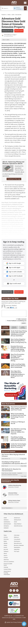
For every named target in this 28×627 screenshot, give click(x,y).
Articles (6, 537)
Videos (5, 545)
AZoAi (15, 522)
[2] (5, 341)
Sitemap (6, 567)
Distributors (17, 541)
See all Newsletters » (7, 508)
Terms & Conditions (9, 561)
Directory (6, 539)
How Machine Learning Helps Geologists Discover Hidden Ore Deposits (18, 431)
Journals (6, 549)
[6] (5, 373)
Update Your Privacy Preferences (14, 622)
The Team (16, 551)
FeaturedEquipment (14, 327)
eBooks (5, 543)
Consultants (17, 539)
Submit (24, 323)
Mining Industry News (14, 500)
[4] (5, 356)
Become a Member (19, 545)
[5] (5, 366)
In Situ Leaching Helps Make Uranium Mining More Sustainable (18, 365)
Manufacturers (18, 543)
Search (5, 555)
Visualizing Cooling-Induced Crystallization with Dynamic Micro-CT (18, 438)
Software (6, 551)
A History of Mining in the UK (18, 422)
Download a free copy (14, 179)
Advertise (6, 559)
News (9, 14)
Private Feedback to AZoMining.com (16, 320)
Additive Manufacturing (14, 485)
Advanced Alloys (12, 493)
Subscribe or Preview (13, 487)
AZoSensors (17, 517)
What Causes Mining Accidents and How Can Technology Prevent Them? (18, 416)
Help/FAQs (16, 549)
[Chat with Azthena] (24, 624)
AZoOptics (6, 526)
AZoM (5, 517)
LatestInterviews (22, 327)
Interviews (16, 535)
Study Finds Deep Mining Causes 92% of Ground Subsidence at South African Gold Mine (19, 333)
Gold (13, 14)
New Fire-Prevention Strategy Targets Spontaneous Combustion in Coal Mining (17, 357)
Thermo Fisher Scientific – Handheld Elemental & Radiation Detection (12, 473)
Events (5, 547)
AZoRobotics (7, 522)
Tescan (6, 466)
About (5, 553)
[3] (5, 348)
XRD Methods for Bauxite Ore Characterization (11, 469)
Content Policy (7, 569)
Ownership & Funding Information (7, 573)
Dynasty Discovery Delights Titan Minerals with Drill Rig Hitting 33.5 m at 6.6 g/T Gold (18, 348)
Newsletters (17, 547)
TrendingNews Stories (5, 327)
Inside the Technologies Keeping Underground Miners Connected (18, 445)
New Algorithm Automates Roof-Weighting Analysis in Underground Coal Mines (18, 374)
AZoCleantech (7, 524)
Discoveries (18, 14)
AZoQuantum (17, 520)
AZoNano (6, 520)
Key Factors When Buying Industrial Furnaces (13, 455)
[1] (5, 332)
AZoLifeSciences (18, 526)
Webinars (16, 537)
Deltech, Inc (7, 458)
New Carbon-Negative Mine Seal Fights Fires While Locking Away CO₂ (19, 340)
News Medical (17, 524)
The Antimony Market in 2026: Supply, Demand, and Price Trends (19, 408)
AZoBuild (6, 528)
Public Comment (22, 319)
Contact (6, 557)
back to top (22, 578)
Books (5, 541)
